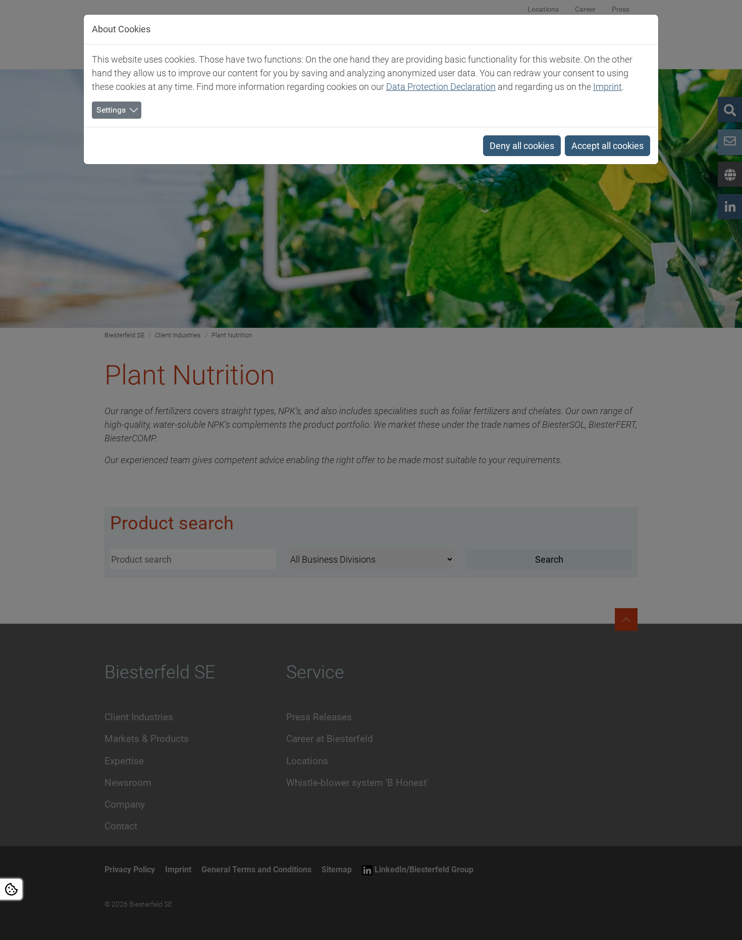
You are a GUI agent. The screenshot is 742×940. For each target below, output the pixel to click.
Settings (111, 110)
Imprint (607, 86)
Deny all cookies (522, 145)
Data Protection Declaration (441, 86)
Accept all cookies (607, 145)
